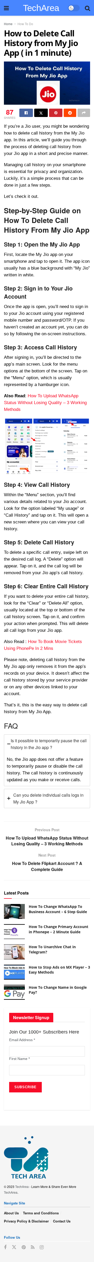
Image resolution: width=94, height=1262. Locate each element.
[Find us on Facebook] (5, 1247)
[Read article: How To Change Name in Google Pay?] (14, 992)
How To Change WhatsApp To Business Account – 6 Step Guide (58, 909)
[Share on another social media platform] (84, 113)
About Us (11, 1212)
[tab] (47, 760)
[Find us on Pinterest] (24, 1247)
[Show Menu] (6, 8)
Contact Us (61, 1221)
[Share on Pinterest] (56, 113)
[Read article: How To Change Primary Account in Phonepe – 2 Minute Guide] (14, 931)
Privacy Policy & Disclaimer (26, 1221)
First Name (19, 1059)
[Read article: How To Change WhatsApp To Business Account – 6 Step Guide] (14, 911)
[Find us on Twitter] (14, 1247)
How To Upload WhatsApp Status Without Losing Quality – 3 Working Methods (45, 402)
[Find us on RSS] (32, 1247)
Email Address (22, 1040)
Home (8, 23)
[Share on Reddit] (70, 113)
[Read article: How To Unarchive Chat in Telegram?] (14, 951)
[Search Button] (87, 8)
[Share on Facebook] (26, 113)
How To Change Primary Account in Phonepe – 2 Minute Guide (58, 929)
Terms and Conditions (41, 1212)
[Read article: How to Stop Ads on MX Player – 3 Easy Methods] (14, 972)
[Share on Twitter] (41, 113)
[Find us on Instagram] (42, 1247)
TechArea (41, 7)
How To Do (25, 23)
